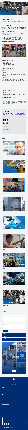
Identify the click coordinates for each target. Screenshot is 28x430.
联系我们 (14, 383)
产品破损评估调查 (9, 3)
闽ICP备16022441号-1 (13, 427)
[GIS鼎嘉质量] (6, 1)
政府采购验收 (17, 114)
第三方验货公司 (13, 113)
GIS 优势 (3, 407)
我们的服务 (5, 3)
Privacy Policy (3, 428)
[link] (2, 3)
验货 (12, 114)
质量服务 (5, 115)
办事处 (3, 406)
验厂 (14, 114)
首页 (2, 3)
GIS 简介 (3, 405)
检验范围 (3, 394)
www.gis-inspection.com (7, 129)
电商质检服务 (3, 391)
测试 (2, 392)
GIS (4, 21)
